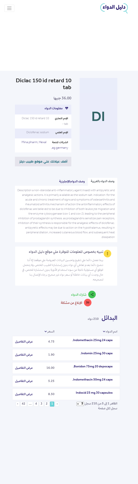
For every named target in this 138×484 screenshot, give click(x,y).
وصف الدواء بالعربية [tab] (102, 181)
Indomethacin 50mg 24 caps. (92, 380)
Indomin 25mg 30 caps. (96, 353)
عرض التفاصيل (24, 342)
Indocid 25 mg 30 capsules (94, 393)
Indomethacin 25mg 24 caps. (92, 340)
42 (23, 404)
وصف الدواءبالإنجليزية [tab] (72, 181)
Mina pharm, (30, 142)
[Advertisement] (69, 44)
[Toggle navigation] (9, 8)
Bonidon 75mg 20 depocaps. (93, 366)
